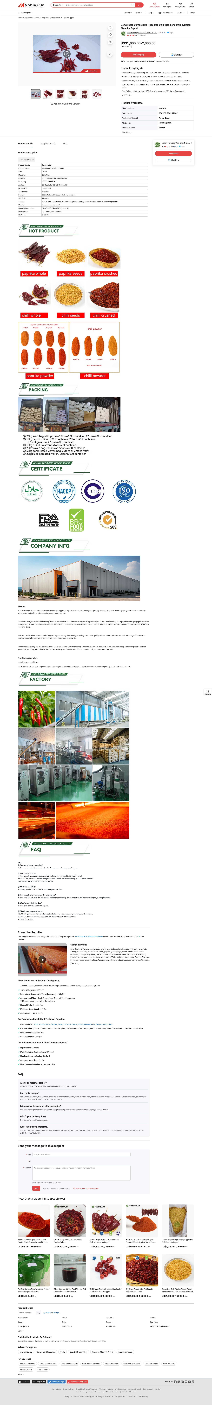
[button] (132, 5)
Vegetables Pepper (125, 1352)
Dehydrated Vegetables (159, 1326)
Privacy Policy (143, 1396)
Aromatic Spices (26, 1352)
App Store (24, 1381)
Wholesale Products (106, 1389)
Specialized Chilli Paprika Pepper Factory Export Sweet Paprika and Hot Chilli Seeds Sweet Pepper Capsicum (178, 1291)
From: (29, 1155)
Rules (193, 12)
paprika (109, 1317)
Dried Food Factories (69, 1363)
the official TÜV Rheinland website (89, 936)
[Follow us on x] (179, 1381)
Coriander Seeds (70, 1024)
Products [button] (57, 5)
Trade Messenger (56, 1381)
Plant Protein (23, 1317)
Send (36, 1188)
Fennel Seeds (89, 1024)
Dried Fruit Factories (27, 1363)
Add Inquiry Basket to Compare (67, 103)
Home (20, 17)
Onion (104, 1024)
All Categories (26, 12)
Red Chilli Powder (111, 1363)
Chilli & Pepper (68, 17)
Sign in (191, 6)
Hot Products (56, 1389)
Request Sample (162, 61)
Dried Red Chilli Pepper (131, 1363)
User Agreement (119, 1396)
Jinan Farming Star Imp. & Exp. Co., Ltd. (142, 32)
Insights (157, 1389)
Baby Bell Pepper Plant (78, 1352)
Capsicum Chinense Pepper (102, 1352)
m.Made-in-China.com (112, 1392)
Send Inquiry (138, 55)
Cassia (108, 1322)
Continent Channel (134, 1389)
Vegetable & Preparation (51, 17)
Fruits (110, 1024)
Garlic (60, 1024)
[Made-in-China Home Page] (31, 5)
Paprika (54, 1024)
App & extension (164, 12)
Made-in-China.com (95, 1392)
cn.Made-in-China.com (129, 1392)
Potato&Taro (111, 1326)
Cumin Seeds (44, 1024)
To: (30, 1161)
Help (150, 12)
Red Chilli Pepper (152, 1363)
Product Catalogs (52, 1312)
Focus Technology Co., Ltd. (89, 1396)
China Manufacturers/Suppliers (86, 1389)
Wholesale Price (120, 1389)
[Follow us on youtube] (186, 1381)
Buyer (138, 12)
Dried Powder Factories (91, 1363)
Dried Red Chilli (168, 1363)
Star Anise (154, 1322)
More (20, 1374)
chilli (63, 1317)
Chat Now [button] (178, 55)
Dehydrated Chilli (26, 1369)
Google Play (39, 1381)
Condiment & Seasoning (46, 1352)
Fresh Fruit (66, 1326)
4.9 (166, 146)
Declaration (132, 1396)
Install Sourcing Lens (79, 1381)
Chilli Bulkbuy (43, 1369)
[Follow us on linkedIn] (193, 1381)
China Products (68, 1389)
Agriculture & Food (32, 17)
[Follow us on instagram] (182, 1381)
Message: (27, 1168)
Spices (80, 1024)
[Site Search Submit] (139, 5)
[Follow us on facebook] (175, 1381)
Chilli (36, 1024)
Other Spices (22, 1326)
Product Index (147, 1389)
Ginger (98, 1024)
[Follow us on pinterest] (189, 1381)
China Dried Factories (48, 1363)
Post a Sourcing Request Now (86, 1188)
